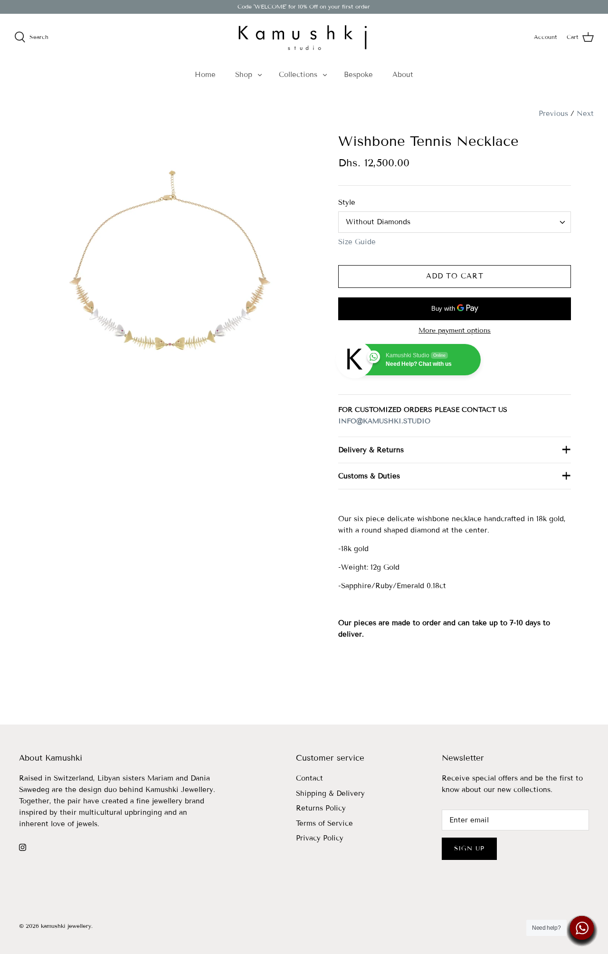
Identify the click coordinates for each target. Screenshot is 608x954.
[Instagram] (22, 847)
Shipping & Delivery (330, 793)
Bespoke (358, 74)
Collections (298, 74)
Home (205, 74)
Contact (309, 778)
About (402, 74)
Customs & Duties (369, 476)
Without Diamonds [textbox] (378, 222)
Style (346, 202)
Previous (553, 113)
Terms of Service (324, 823)
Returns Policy (321, 808)
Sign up (469, 848)
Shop (243, 74)
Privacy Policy (319, 838)
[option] (167, 264)
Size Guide (357, 242)
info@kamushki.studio (384, 421)
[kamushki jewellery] (304, 37)
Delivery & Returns (371, 450)
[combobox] (454, 222)
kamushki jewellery (66, 925)
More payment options (454, 330)
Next (585, 113)
